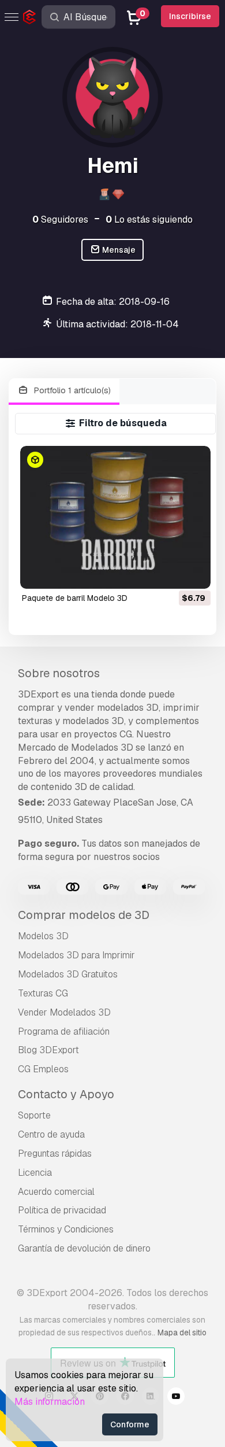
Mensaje (118, 250)
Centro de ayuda (51, 1134)
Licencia (35, 1173)
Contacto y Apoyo (66, 1094)
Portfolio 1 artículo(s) (71, 390)
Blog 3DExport (48, 1050)
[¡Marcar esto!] (193, 572)
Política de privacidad (62, 1210)
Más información (49, 1402)
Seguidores (60, 219)
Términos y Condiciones (66, 1229)
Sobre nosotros (59, 673)
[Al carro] (170, 572)
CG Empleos (43, 1069)
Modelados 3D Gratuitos (68, 974)
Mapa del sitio (182, 1332)
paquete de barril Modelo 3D (74, 598)
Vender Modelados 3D (64, 1012)
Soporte (34, 1115)
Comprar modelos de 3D (83, 914)
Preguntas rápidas (55, 1153)
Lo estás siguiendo (149, 219)
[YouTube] (175, 1397)
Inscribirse (190, 16)
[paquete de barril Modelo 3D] (115, 517)
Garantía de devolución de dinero (84, 1248)
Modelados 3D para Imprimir (76, 955)
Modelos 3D (43, 936)
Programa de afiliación (64, 1031)
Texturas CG (43, 993)
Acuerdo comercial (56, 1192)
